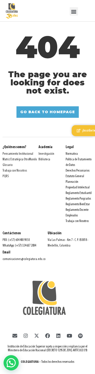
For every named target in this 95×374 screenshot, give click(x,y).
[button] (74, 11)
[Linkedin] (58, 335)
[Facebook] (47, 335)
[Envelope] (15, 335)
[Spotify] (80, 335)
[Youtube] (69, 335)
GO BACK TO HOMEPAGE (47, 112)
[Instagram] (26, 335)
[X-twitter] (37, 335)
